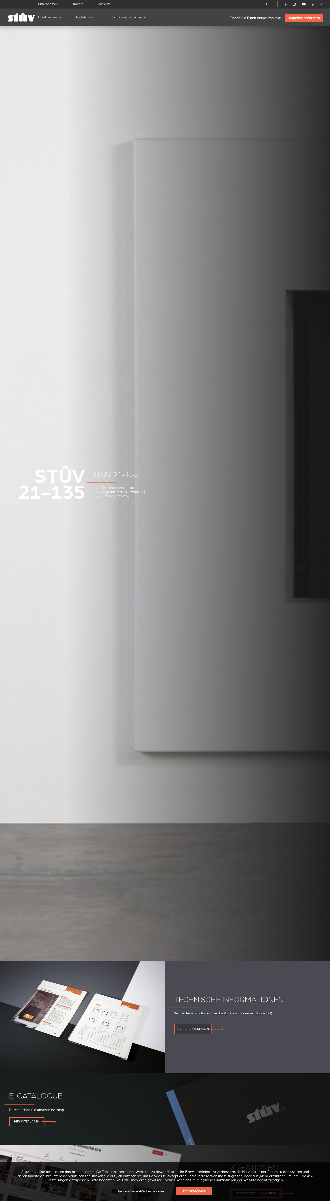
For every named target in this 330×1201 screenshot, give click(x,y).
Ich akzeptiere (194, 1191)
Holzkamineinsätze (127, 17)
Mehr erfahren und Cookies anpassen (141, 1191)
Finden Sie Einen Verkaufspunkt (255, 18)
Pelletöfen (84, 17)
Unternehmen (48, 4)
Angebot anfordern (304, 18)
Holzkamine (47, 17)
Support (77, 4)
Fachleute (104, 4)
